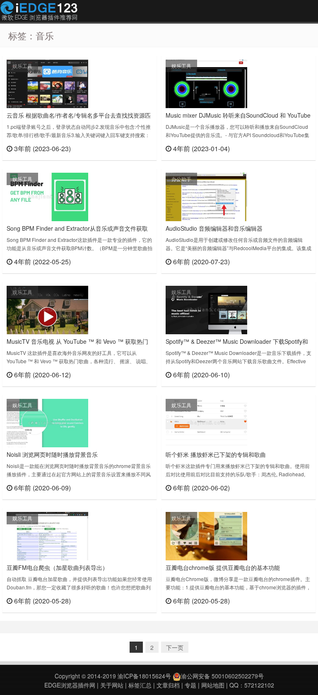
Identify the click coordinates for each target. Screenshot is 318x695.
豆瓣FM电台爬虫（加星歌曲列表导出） (57, 567)
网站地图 (212, 685)
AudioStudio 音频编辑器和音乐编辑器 (214, 228)
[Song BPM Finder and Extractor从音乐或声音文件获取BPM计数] (47, 196)
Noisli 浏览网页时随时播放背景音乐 (52, 454)
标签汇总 (140, 685)
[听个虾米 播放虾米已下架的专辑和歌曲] (206, 422)
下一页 (174, 647)
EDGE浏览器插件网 (69, 685)
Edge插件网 (39, 12)
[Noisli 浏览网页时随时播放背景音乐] (47, 422)
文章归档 (168, 685)
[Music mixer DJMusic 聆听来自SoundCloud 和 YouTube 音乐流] (206, 83)
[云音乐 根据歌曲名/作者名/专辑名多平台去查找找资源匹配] (47, 83)
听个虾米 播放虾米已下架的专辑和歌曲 (216, 454)
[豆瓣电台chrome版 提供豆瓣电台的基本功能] (206, 535)
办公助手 (181, 178)
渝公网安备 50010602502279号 (222, 676)
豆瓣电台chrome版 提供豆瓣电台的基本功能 (223, 567)
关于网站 (111, 685)
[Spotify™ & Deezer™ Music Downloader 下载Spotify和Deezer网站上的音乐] (206, 309)
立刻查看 (137, 148)
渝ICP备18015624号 (144, 676)
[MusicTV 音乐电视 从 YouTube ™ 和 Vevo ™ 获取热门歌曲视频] (47, 309)
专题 (190, 685)
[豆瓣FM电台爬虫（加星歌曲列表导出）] (47, 535)
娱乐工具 (22, 65)
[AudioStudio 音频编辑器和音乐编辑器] (206, 196)
